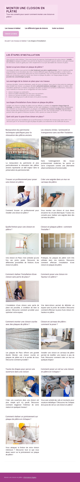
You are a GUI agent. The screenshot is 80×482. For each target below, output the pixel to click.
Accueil (7, 41)
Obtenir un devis (11, 34)
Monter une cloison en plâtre (25, 9)
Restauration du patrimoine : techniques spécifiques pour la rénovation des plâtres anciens (19, 132)
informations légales (29, 477)
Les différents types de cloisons (36, 28)
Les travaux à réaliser (13, 28)
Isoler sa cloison (58, 28)
